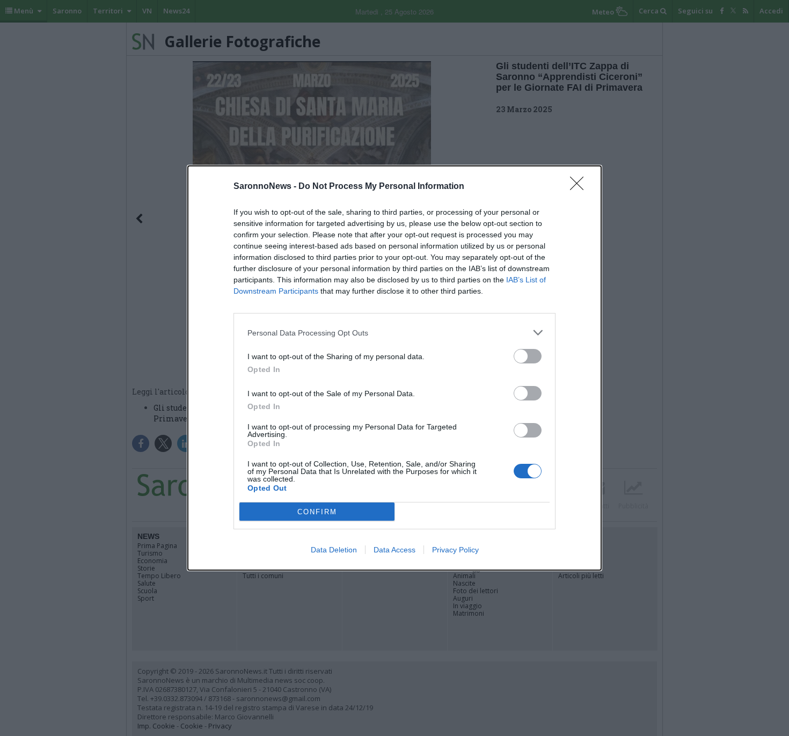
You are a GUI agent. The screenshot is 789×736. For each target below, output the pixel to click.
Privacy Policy (455, 549)
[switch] (528, 356)
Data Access (394, 549)
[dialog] (394, 368)
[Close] (580, 187)
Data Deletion (334, 549)
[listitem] (394, 332)
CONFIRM (317, 512)
